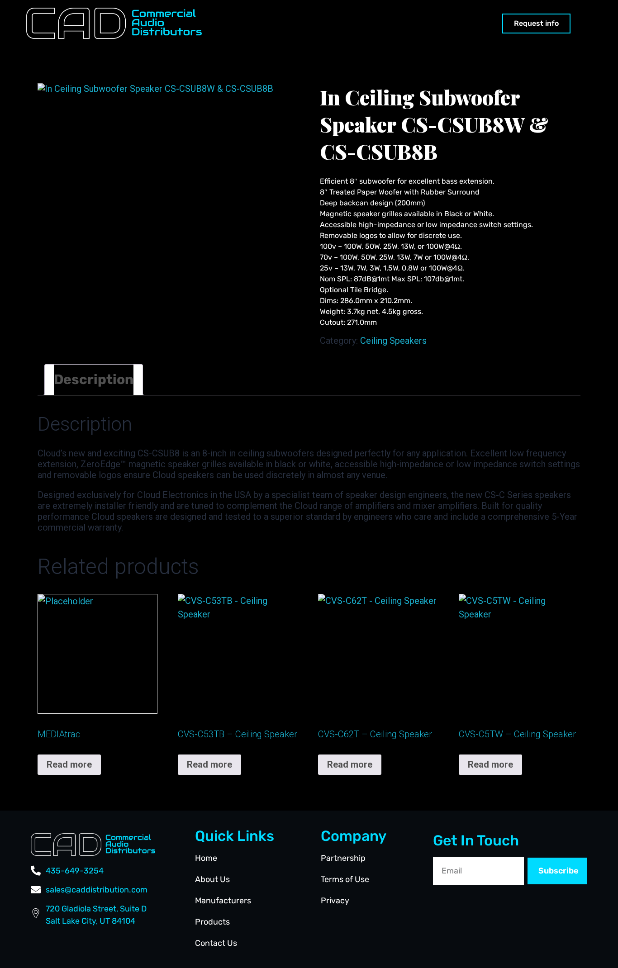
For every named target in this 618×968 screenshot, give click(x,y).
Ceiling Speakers (393, 340)
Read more (69, 764)
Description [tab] (93, 379)
